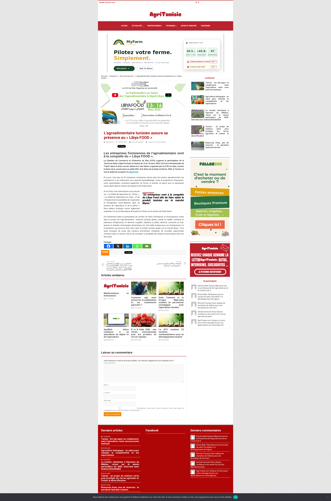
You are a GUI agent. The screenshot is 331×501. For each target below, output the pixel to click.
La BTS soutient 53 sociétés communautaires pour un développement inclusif (171, 333)
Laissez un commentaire (157, 142)
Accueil (124, 26)
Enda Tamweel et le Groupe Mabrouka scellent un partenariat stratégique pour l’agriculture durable (171, 302)
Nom (106, 385)
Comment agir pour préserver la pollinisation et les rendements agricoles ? (143, 301)
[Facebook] (198, 2)
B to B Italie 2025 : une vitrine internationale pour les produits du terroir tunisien (143, 333)
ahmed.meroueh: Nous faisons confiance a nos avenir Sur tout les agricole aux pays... (212, 314)
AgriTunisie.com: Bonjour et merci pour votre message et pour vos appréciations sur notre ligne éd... (211, 322)
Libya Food (133, 172)
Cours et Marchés (189, 26)
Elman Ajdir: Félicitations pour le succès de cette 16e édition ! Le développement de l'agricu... (210, 296)
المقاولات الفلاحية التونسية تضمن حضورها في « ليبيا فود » (169, 264)
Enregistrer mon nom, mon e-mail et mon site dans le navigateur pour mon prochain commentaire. (144, 409)
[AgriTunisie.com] (165, 12)
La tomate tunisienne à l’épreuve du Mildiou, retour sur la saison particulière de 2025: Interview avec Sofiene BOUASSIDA (210, 115)
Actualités (137, 26)
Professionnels (154, 26)
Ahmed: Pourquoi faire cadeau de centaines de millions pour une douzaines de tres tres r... (211, 305)
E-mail (107, 393)
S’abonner (205, 26)
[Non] (327, 497)
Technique (170, 26)
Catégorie (113, 76)
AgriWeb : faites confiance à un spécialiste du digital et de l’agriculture (116, 333)
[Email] (146, 246)
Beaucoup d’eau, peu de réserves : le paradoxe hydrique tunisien (217, 145)
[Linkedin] (127, 246)
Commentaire (110, 363)
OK (235, 497)
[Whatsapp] (137, 246)
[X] (118, 246)
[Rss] (196, 2)
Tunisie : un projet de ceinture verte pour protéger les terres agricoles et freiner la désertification (210, 131)
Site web (107, 400)
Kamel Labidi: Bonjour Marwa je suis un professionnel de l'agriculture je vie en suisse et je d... (213, 288)
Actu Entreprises (126, 76)
